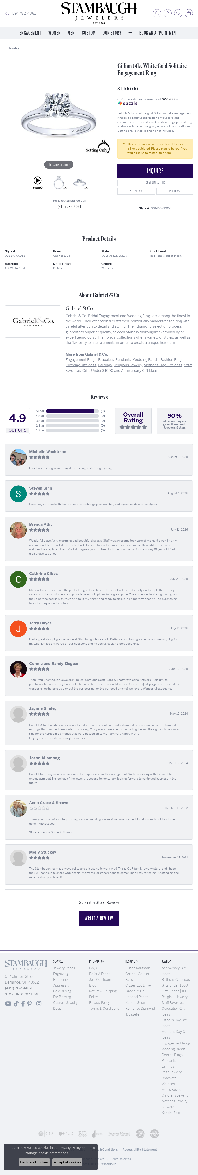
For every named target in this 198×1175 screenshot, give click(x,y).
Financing (60, 979)
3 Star (40, 421)
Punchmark (108, 1163)
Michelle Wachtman (47, 451)
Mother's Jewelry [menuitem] (174, 1101)
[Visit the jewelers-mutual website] (119, 1134)
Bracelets (106, 359)
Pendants (123, 359)
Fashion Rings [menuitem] (172, 1055)
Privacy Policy (99, 1003)
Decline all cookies (34, 1162)
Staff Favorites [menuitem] (173, 1003)
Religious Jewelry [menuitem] (175, 997)
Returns (174, 191)
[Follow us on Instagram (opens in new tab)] (38, 1004)
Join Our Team (100, 979)
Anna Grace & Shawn (48, 802)
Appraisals (61, 985)
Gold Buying (62, 991)
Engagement (30, 32)
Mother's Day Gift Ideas (163, 365)
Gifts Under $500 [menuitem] (175, 985)
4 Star (40, 416)
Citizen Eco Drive (138, 985)
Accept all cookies (67, 1162)
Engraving (60, 974)
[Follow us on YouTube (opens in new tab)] (8, 1004)
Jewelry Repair (64, 968)
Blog (92, 985)
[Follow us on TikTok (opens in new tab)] (16, 1004)
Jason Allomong (44, 757)
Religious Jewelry (128, 365)
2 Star (40, 426)
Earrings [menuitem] (168, 1066)
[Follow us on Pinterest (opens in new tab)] (29, 1004)
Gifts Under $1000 (97, 370)
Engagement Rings (81, 359)
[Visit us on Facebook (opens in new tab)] (23, 1004)
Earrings (105, 365)
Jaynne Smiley (43, 708)
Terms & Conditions (104, 1008)
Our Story (112, 32)
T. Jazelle (132, 1014)
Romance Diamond (140, 1008)
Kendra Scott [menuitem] (172, 1113)
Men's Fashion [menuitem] (172, 1089)
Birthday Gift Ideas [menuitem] (176, 979)
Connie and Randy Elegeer (54, 663)
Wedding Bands (146, 359)
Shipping (136, 191)
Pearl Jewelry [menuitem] (172, 1072)
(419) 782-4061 (69, 207)
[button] (157, 13)
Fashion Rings (172, 359)
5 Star (40, 411)
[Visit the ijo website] (66, 1134)
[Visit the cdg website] (140, 1134)
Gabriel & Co (61, 256)
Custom (89, 32)
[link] (20, 13)
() (103, 411)
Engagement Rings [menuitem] (176, 1043)
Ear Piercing (62, 997)
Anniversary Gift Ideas (139, 370)
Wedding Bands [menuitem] (173, 1049)
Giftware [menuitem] (168, 1107)
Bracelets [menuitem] (169, 1078)
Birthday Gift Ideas (81, 365)
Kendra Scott (135, 1003)
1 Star (40, 430)
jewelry (13, 48)
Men (71, 32)
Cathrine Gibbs (43, 573)
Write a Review (99, 918)
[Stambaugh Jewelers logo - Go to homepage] (98, 13)
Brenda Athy (41, 524)
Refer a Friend (99, 974)
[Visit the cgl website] (154, 1134)
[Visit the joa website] (97, 1134)
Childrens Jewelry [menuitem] (175, 1095)
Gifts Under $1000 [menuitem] (176, 991)
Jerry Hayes (40, 623)
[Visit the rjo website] (82, 1134)
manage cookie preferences (46, 1153)
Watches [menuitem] (168, 1084)
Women (54, 32)
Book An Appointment (158, 32)
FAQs (93, 968)
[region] (59, 117)
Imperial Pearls (136, 997)
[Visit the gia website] (46, 1134)
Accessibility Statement (140, 1150)
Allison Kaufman (137, 968)
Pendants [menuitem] (169, 1060)
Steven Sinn (40, 488)
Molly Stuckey (42, 852)
